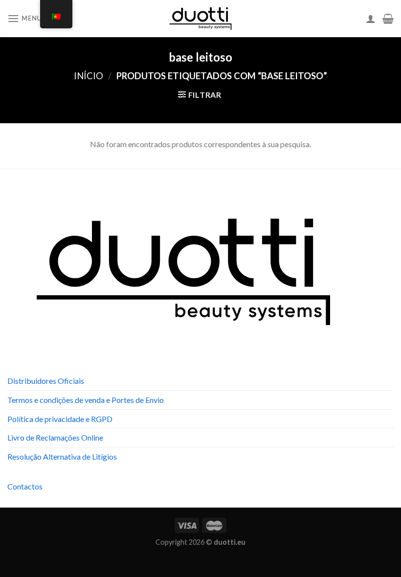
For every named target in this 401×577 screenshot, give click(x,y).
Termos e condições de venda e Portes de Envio (85, 399)
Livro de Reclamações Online (55, 437)
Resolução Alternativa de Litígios (62, 456)
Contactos (25, 486)
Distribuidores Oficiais (45, 380)
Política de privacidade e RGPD (59, 418)
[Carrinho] (388, 18)
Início (88, 75)
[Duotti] (200, 18)
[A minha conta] (371, 18)
